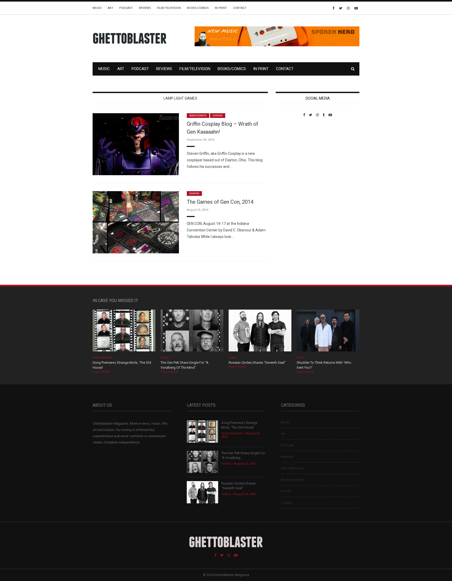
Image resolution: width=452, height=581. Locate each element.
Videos (165, 357)
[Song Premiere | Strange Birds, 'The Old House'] (124, 332)
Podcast (126, 8)
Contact (239, 8)
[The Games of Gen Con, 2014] (136, 222)
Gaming (218, 115)
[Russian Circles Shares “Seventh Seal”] (260, 332)
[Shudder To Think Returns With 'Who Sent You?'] (328, 332)
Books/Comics (198, 8)
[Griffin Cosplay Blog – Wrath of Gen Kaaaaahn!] (136, 144)
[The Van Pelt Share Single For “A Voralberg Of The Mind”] (192, 332)
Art (110, 8)
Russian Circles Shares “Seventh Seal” (257, 362)
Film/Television (169, 8)
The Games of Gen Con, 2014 (220, 202)
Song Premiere (102, 357)
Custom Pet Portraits (291, 153)
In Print (221, 8)
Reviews (145, 8)
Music (97, 8)
